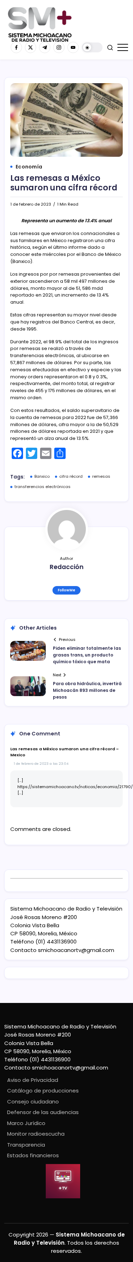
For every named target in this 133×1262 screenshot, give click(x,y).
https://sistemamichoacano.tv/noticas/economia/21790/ (75, 787)
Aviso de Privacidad (32, 1080)
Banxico (42, 476)
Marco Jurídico (26, 1123)
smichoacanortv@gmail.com (76, 950)
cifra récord (71, 476)
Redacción (67, 567)
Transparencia (26, 1144)
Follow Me (66, 590)
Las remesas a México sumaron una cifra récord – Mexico (64, 752)
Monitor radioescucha (36, 1133)
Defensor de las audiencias (43, 1112)
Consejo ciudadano (33, 1101)
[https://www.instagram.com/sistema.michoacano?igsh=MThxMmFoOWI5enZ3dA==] (59, 47)
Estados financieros (33, 1155)
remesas (101, 476)
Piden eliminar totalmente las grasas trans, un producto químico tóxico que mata (87, 655)
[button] (92, 47)
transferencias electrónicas (43, 486)
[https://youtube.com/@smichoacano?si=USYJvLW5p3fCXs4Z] (73, 47)
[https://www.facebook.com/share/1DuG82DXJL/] (16, 47)
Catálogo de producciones (43, 1090)
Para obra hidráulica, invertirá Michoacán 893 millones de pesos (87, 690)
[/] (30, 47)
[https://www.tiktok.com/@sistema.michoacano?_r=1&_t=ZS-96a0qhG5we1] (44, 47)
